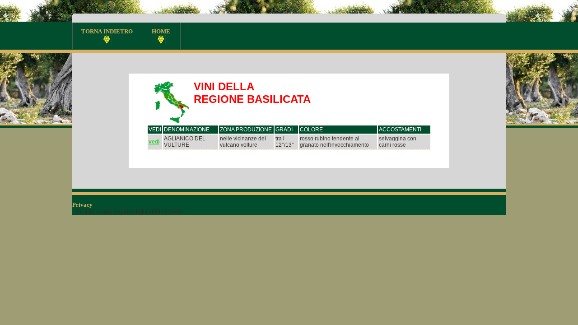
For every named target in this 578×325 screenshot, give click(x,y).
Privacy (83, 204)
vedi (154, 142)
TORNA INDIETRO (107, 31)
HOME (161, 31)
